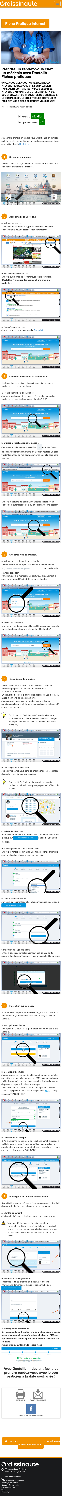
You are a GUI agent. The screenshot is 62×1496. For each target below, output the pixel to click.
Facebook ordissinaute (15, 1480)
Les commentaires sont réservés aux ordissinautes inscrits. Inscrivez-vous (34, 1443)
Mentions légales (8, 1487)
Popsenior (5, 1492)
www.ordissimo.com (13, 1476)
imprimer (20, 1400)
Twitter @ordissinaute (9, 1482)
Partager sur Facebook (31, 1415)
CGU (3, 1489)
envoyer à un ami (38, 1400)
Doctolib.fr (24, 143)
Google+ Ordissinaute (10, 1485)
